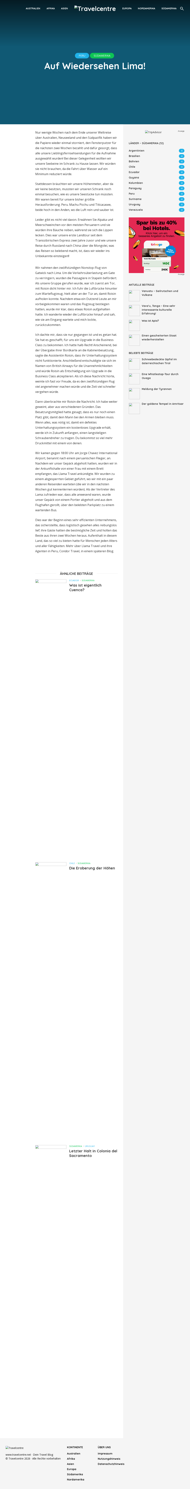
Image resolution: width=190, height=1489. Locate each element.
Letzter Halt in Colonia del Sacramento (93, 1153)
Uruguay (90, 1146)
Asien (64, 8)
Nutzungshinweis (109, 1458)
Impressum (105, 1453)
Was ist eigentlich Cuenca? (85, 587)
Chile (72, 863)
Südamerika (168, 8)
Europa (127, 8)
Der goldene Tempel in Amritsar (163, 404)
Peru (82, 55)
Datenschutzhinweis (110, 1464)
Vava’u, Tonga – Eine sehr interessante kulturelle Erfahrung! (158, 309)
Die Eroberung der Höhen (92, 868)
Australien (33, 8)
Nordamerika (146, 8)
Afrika (51, 8)
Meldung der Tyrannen (157, 389)
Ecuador (74, 580)
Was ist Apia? (150, 320)
